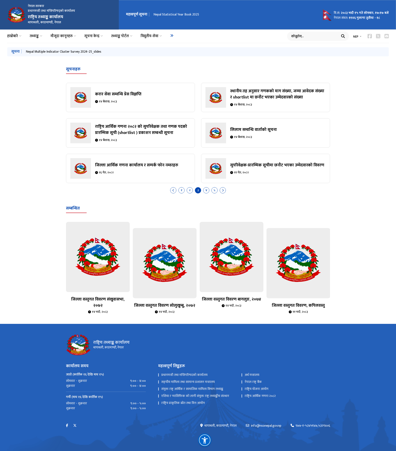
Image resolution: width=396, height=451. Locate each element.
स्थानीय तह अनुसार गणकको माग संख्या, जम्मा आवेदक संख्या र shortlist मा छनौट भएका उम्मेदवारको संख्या (277, 94)
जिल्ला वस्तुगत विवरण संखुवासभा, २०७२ (98, 302)
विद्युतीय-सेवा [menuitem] (149, 36)
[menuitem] (171, 35)
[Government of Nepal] (16, 14)
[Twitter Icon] (378, 36)
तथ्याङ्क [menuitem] (34, 36)
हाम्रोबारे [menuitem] (12, 36)
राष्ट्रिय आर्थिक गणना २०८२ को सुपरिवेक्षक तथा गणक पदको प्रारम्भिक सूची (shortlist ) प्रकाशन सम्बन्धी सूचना (141, 129)
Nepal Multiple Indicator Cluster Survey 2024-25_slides (63, 51)
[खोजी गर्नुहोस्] (343, 36)
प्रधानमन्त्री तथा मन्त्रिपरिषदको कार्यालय (184, 375)
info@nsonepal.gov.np (266, 425)
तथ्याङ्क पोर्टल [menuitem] (120, 36)
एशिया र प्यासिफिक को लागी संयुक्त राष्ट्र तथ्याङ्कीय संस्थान (195, 396)
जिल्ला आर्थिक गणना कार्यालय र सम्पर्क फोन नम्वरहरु (136, 165)
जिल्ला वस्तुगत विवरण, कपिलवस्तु (298, 305)
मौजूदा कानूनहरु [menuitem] (62, 36)
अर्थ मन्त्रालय (252, 375)
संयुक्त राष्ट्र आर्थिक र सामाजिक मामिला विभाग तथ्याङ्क (192, 389)
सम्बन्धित (73, 208)
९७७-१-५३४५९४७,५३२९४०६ (313, 425)
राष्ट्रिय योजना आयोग (256, 389)
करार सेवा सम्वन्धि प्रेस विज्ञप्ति (118, 94)
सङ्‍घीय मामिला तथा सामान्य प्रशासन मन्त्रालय (188, 382)
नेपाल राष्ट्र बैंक (253, 382)
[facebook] (67, 426)
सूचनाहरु (73, 69)
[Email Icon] (386, 36)
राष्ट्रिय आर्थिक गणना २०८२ (260, 396)
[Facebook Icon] (370, 36)
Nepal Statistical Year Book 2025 (176, 14)
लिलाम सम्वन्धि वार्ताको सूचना (253, 129)
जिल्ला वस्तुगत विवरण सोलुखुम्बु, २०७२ (164, 305)
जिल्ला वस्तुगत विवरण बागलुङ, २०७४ (231, 299)
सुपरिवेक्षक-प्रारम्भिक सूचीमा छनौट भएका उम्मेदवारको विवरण (277, 165)
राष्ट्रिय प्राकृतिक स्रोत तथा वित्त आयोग (183, 403)
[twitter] (75, 426)
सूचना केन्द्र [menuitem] (91, 36)
